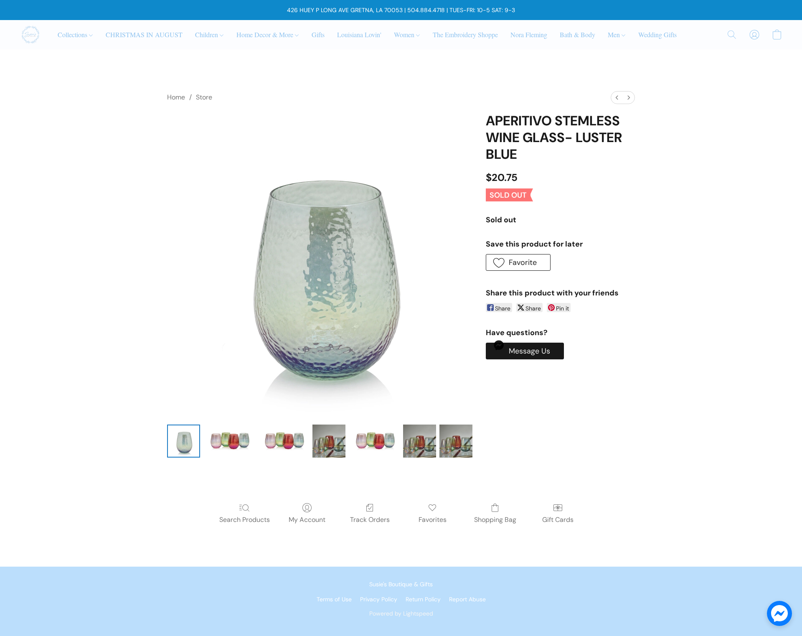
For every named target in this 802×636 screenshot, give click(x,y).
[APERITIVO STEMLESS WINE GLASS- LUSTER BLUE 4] (374, 441)
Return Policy (423, 599)
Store (204, 97)
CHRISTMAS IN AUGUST (144, 34)
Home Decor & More (265, 34)
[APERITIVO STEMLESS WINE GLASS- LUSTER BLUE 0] (183, 441)
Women (405, 34)
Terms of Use (334, 599)
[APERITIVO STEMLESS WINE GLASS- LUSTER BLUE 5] (419, 441)
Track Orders (370, 519)
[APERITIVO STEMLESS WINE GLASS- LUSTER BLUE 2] (283, 441)
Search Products (244, 519)
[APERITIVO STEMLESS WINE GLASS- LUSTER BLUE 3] (328, 441)
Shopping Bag (495, 519)
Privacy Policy (378, 599)
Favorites (433, 519)
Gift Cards (558, 519)
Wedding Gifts (657, 34)
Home (176, 97)
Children (207, 34)
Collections (73, 34)
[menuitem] (617, 98)
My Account (307, 519)
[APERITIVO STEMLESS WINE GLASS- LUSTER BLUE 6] (455, 441)
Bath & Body (577, 34)
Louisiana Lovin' (359, 34)
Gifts (318, 34)
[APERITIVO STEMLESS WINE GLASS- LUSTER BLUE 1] (228, 441)
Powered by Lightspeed (401, 613)
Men (615, 34)
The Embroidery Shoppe (465, 34)
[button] (30, 34)
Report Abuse (467, 599)
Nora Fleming (528, 34)
